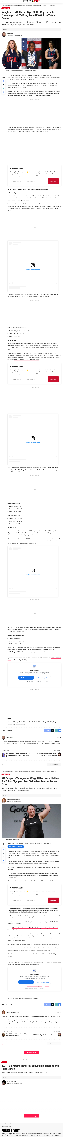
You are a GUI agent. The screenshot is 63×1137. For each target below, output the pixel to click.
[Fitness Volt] (31, 1)
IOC (24, 998)
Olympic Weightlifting (48, 722)
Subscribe (53, 181)
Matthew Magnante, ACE (14, 799)
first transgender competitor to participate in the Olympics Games (40, 861)
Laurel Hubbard (28, 998)
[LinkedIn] (60, 1012)
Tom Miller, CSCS (12, 1081)
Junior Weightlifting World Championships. (26, 359)
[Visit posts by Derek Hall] (3, 738)
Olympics (55, 722)
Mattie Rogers (39, 722)
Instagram (34, 681)
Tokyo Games (16, 724)
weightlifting (22, 724)
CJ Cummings (26, 722)
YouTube (47, 681)
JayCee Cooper (23, 950)
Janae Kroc (46, 950)
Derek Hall (10, 33)
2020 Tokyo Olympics (18, 722)
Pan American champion (32, 533)
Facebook (29, 681)
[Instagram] (60, 738)
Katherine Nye (32, 722)
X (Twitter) (39, 681)
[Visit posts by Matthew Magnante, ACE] (3, 1012)
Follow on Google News (43, 677)
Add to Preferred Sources (26, 677)
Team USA (10, 724)
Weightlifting (5, 8)
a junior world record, (53, 206)
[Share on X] (3, 84)
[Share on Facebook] (3, 81)
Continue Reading (31, 1052)
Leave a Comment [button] (55, 764)
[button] (3, 2)
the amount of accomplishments (51, 204)
